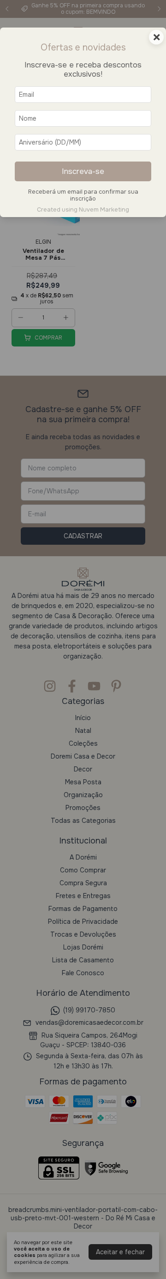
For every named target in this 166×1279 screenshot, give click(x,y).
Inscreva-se (83, 171)
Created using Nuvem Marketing (83, 209)
